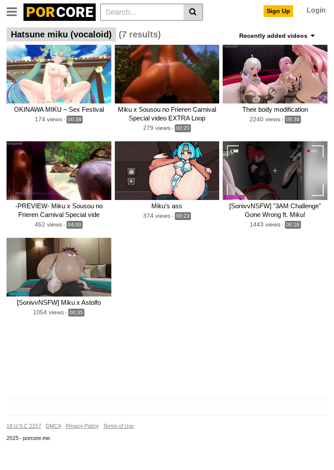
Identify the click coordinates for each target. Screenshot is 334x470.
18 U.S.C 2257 (24, 426)
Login (316, 10)
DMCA (53, 426)
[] (193, 12)
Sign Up (278, 10)
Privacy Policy (82, 426)
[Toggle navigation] (15, 10)
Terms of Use (118, 426)
